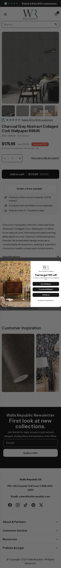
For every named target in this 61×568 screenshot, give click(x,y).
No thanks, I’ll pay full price (46, 300)
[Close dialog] (59, 263)
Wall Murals (45, 295)
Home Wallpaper (46, 284)
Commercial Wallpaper (46, 289)
